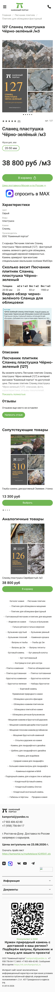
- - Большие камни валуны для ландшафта (27, 766)
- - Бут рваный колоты (37, 652)
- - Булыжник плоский (16, 637)
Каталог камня (17, 601)
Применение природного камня (27, 694)
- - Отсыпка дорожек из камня (27, 740)
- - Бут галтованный (27, 658)
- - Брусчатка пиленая (16, 684)
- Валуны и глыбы (19, 642)
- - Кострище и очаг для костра (27, 663)
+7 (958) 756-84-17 (13, 825)
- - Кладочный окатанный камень (27, 792)
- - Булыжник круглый (16, 632)
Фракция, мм (9, 142)
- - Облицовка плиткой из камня (27, 709)
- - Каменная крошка (39, 637)
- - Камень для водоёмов (27, 756)
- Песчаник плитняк (36, 601)
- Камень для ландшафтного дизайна (27, 745)
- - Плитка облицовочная (38, 668)
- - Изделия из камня (16, 622)
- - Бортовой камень (27, 689)
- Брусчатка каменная (16, 678)
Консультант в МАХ (27, 939)
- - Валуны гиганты (36, 647)
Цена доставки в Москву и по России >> (24, 185)
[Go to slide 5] (31, 114)
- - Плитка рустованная (15, 673)
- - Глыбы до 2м (37, 642)
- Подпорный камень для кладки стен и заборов (28, 776)
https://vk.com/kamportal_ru (27, 964)
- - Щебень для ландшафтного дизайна (27, 750)
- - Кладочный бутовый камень (27, 781)
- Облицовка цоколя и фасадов (27, 699)
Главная (6, 15)
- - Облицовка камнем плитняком (28, 704)
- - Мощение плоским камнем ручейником (27, 730)
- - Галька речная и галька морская (27, 627)
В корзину (27, 589)
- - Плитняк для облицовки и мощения (27, 606)
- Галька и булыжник (38, 622)
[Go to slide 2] (25, 114)
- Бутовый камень (15, 652)
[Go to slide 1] (23, 114)
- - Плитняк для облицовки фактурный (27, 611)
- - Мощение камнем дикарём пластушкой (27, 725)
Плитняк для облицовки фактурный (22, 18)
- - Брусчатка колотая (39, 678)
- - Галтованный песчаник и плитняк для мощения (28, 616)
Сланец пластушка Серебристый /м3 (22, 577)
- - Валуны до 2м (17, 647)
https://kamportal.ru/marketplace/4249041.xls (26, 853)
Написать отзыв (14, 414)
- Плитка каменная (14, 668)
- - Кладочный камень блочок (27, 787)
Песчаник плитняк (25, 15)
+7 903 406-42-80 (12, 821)
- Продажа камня (39, 797)
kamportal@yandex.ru (36, 958)
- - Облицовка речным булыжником (27, 714)
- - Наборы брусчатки (39, 684)
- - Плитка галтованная (40, 673)
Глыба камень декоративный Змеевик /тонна (27, 488)
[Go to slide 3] (27, 114)
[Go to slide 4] (29, 114)
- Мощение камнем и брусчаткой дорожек (27, 720)
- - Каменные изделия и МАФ (27, 771)
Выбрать (27, 502)
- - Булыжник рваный (39, 632)
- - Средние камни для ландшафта (27, 761)
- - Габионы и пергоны (18, 797)
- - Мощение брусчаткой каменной (27, 735)
